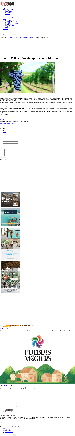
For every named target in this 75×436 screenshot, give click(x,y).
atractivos (2, 126)
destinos (10, 126)
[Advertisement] (33, 46)
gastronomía (13, 126)
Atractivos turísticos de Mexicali (5, 116)
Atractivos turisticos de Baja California (25, 37)
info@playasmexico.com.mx (8, 432)
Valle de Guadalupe (19, 126)
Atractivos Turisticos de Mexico (12, 37)
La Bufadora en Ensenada (4, 119)
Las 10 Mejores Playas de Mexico (7, 328)
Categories (2, 421)
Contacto (4, 428)
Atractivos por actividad (7, 430)
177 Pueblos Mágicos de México (7, 385)
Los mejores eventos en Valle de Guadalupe (13, 406)
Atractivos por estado (6, 429)
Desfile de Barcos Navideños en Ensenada (7, 123)
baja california (6, 126)
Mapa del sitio (5, 431)
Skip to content (3, 0)
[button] (4, 32)
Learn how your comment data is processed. (21, 159)
